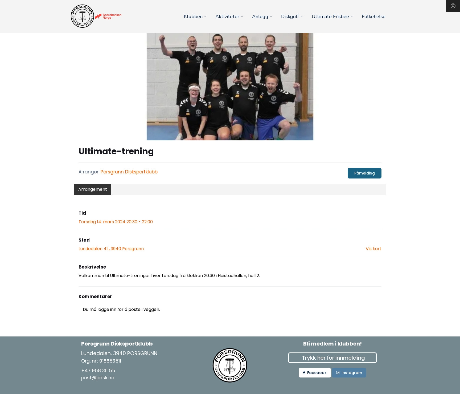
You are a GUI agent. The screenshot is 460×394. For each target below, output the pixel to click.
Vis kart (373, 249)
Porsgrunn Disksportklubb (129, 172)
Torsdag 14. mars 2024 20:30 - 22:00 (116, 222)
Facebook (317, 372)
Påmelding (364, 173)
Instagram (352, 372)
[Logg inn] (453, 6)
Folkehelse (373, 16)
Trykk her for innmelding (333, 357)
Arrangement (92, 189)
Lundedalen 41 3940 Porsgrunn (111, 249)
